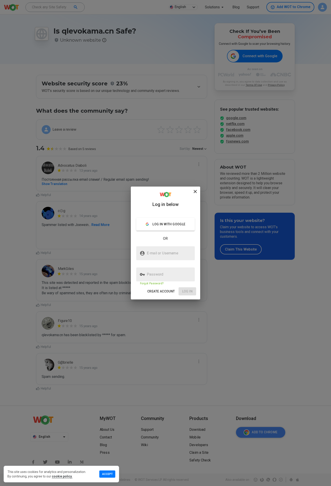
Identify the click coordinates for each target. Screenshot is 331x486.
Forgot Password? (151, 283)
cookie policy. (62, 476)
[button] (161, 291)
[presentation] (165, 243)
